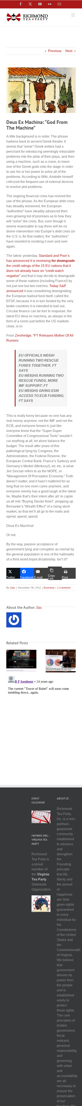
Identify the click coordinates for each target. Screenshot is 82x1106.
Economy (49, 587)
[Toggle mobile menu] (73, 15)
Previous (54, 51)
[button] (9, 661)
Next (68, 51)
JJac (12, 587)
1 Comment (63, 587)
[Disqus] (41, 726)
